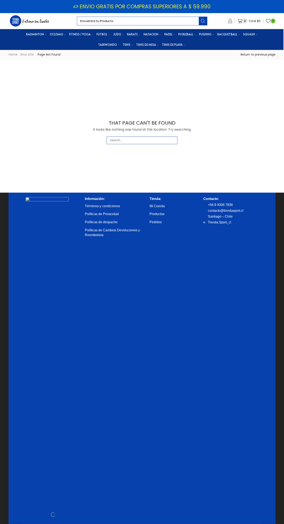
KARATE (132, 34)
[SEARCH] (173, 140)
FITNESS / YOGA (80, 34)
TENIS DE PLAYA (172, 45)
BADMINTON (35, 34)
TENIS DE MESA (146, 45)
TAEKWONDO (107, 45)
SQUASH (249, 34)
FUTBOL (101, 34)
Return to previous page (258, 54)
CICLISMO (56, 34)
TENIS (126, 45)
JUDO (117, 34)
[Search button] (203, 21)
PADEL (168, 34)
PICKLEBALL (185, 34)
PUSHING (205, 34)
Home (13, 54)
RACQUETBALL (227, 34)
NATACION (150, 34)
